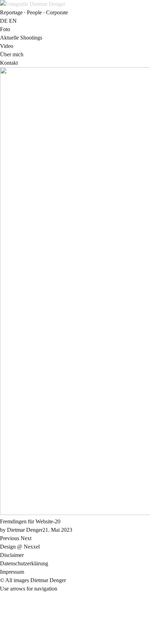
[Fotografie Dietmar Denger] (32, 4)
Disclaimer (12, 555)
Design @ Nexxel (20, 547)
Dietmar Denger (25, 530)
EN (13, 21)
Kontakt (9, 63)
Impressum (12, 572)
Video (6, 46)
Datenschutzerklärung (24, 563)
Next (26, 538)
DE (4, 21)
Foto (5, 29)
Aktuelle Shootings (21, 38)
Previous (9, 538)
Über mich (11, 54)
